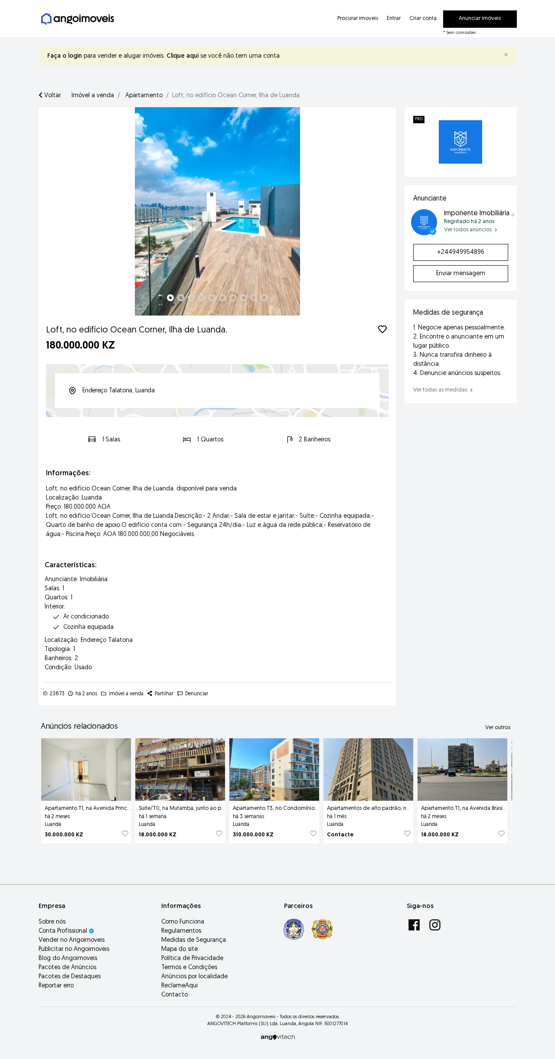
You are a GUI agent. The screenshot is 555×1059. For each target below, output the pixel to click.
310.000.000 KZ (253, 835)
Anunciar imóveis (480, 18)
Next (385, 211)
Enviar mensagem (460, 273)
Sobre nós (52, 922)
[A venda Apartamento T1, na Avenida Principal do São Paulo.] (86, 768)
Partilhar (163, 694)
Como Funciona (182, 922)
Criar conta (423, 18)
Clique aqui (182, 56)
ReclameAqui (179, 986)
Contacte (340, 835)
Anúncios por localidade (194, 976)
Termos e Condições (189, 967)
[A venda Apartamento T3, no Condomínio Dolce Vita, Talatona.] (274, 768)
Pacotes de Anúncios (67, 967)
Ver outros (497, 727)
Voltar (51, 95)
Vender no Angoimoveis (71, 940)
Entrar (394, 18)
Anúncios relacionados (79, 727)
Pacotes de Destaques (70, 976)
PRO (419, 119)
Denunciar (196, 694)
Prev (50, 211)
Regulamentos (181, 931)
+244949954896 (460, 252)
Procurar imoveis (357, 18)
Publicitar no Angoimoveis (74, 949)
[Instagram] (435, 924)
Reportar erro (56, 986)
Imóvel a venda (93, 95)
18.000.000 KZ (157, 835)
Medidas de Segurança (193, 940)
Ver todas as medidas (440, 390)
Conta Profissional (64, 931)
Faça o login (64, 56)
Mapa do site (179, 949)
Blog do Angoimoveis (68, 958)
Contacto (174, 995)
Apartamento (144, 95)
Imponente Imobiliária (476, 213)
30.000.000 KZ (64, 835)
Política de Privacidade (192, 958)
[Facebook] (415, 924)
